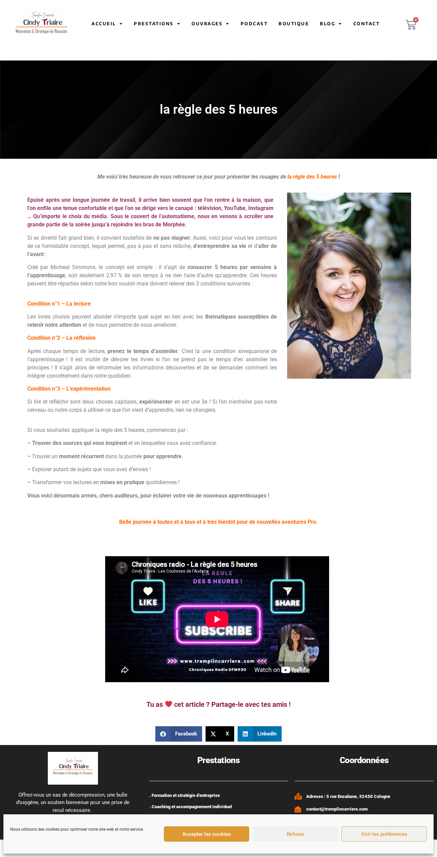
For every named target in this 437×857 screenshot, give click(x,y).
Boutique (294, 23)
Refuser (295, 834)
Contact (366, 23)
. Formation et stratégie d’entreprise (184, 795)
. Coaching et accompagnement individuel (190, 806)
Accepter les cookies (206, 834)
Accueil (103, 23)
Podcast (254, 23)
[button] (178, 734)
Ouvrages (207, 23)
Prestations (154, 23)
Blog (327, 23)
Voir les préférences (384, 834)
